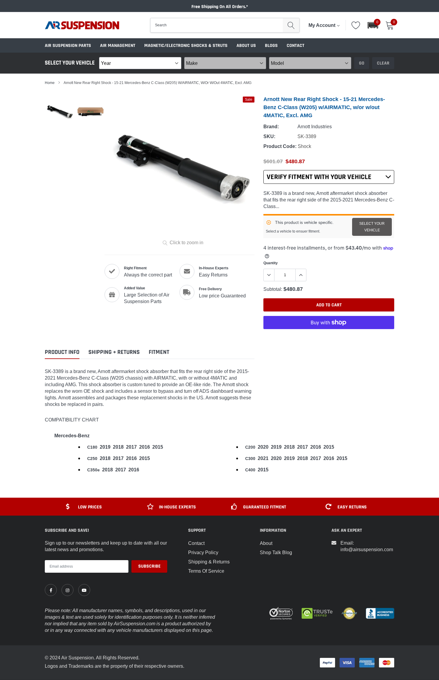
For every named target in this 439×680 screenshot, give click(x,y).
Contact (295, 45)
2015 (157, 447)
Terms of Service (206, 571)
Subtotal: (272, 289)
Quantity (270, 263)
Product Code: (280, 146)
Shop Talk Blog (276, 552)
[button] (373, 25)
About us (246, 45)
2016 (144, 447)
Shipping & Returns (209, 561)
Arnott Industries (314, 126)
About (266, 543)
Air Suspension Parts (68, 45)
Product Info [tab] (62, 352)
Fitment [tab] (159, 352)
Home (50, 82)
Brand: (271, 126)
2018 (118, 447)
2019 (105, 447)
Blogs (271, 45)
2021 (263, 458)
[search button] (291, 25)
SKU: (269, 136)
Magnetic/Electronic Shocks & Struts (186, 45)
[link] (51, 590)
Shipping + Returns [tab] (114, 352)
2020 (263, 447)
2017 (131, 447)
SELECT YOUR (372, 226)
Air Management (117, 45)
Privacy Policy (203, 552)
